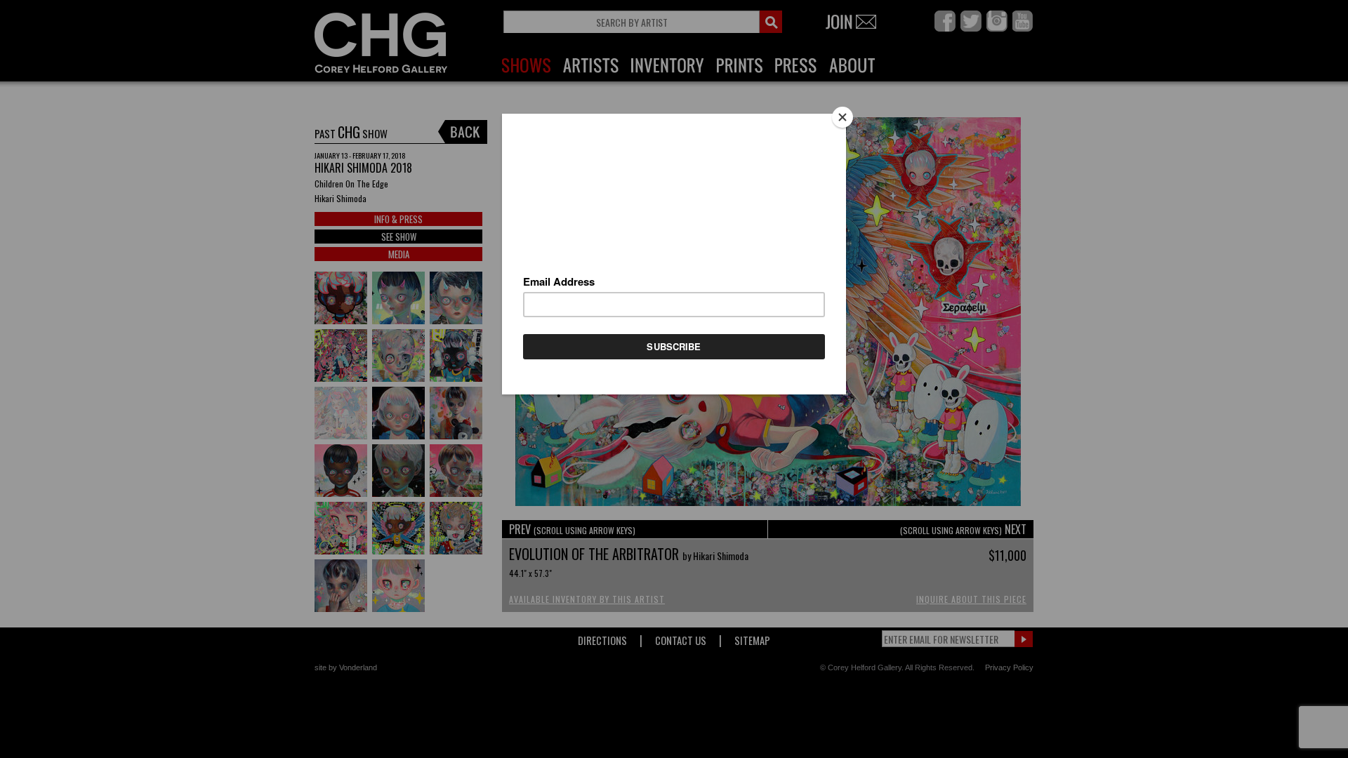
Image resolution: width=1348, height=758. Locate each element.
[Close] (842, 117)
